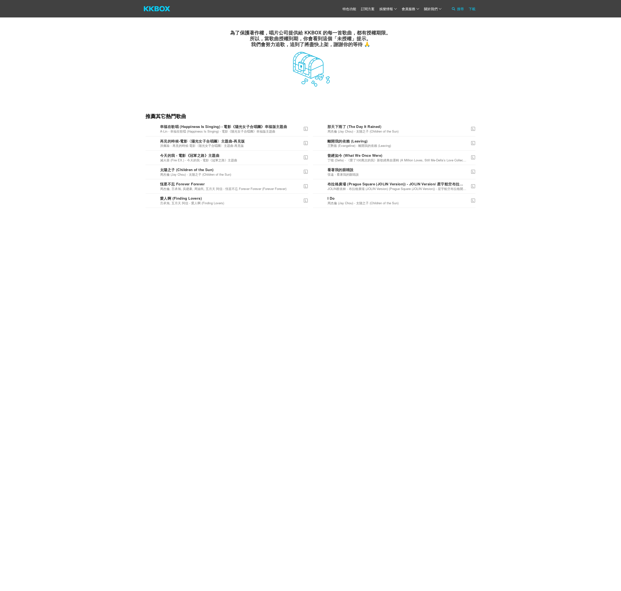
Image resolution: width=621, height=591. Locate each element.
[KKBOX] (157, 8)
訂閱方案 (368, 8)
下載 (472, 8)
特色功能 (349, 8)
